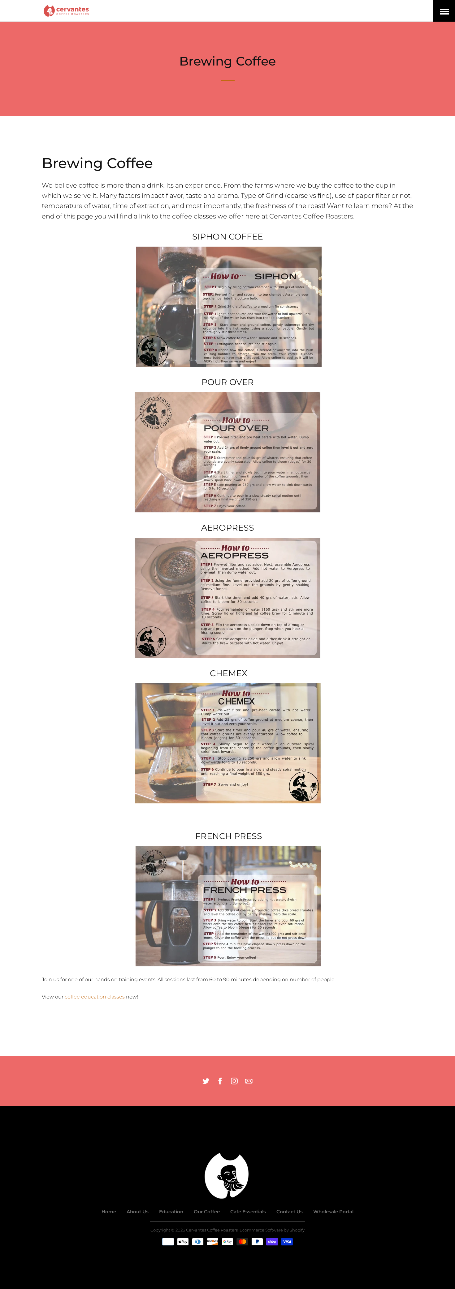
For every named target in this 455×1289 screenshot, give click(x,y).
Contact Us (289, 1212)
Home (109, 1212)
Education (171, 1212)
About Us (138, 1212)
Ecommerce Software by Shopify (272, 1230)
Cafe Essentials (248, 1212)
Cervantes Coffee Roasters (212, 1230)
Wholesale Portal (333, 1212)
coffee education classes (95, 997)
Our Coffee (207, 1212)
